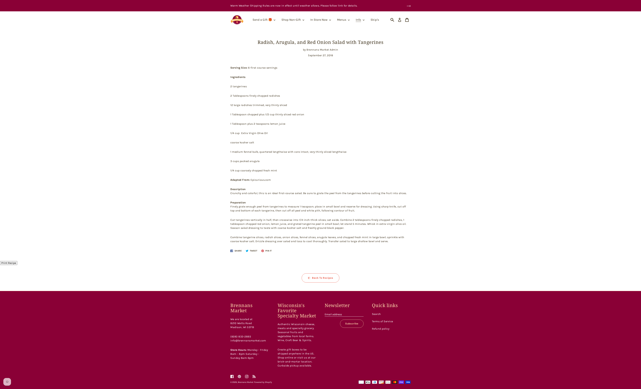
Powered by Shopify (263, 382)
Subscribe (351, 323)
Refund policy (380, 328)
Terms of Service (382, 321)
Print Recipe (8, 263)
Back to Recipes (322, 277)
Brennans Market (245, 382)
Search (376, 314)
